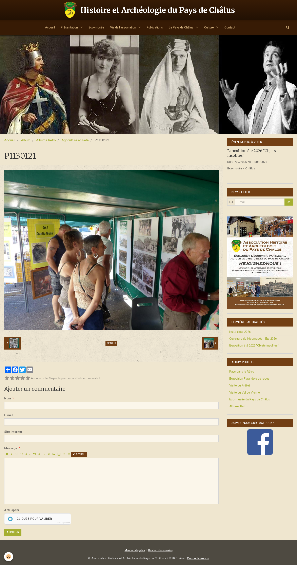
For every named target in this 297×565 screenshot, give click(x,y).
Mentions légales (135, 550)
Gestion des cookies (160, 550)
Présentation (70, 27)
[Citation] (34, 454)
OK (289, 202)
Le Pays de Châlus (181, 27)
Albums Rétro (46, 140)
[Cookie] (8, 556)
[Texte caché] (49, 454)
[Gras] (6, 454)
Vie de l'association (123, 27)
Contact (229, 27)
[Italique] (11, 454)
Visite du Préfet (239, 385)
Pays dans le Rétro (241, 371)
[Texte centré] (39, 454)
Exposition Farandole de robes (249, 378)
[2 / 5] (12, 378)
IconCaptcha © (63, 523)
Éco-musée (96, 27)
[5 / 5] (28, 378)
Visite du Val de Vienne (244, 392)
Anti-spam (11, 510)
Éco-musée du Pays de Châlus (249, 399)
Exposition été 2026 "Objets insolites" (254, 345)
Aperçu (80, 454)
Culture (209, 27)
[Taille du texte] (21, 454)
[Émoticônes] (69, 454)
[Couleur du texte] (28, 454)
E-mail (8, 415)
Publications (155, 27)
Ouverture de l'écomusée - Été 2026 (253, 338)
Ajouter (12, 532)
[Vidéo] (59, 454)
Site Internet (13, 432)
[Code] (64, 454)
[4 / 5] (22, 378)
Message (10, 448)
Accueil (50, 27)
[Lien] (44, 454)
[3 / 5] (17, 378)
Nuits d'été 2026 (240, 332)
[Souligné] (16, 454)
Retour (111, 343)
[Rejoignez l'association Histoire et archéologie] (260, 263)
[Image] (54, 454)
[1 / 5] (7, 378)
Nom (7, 398)
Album (25, 140)
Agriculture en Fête (75, 140)
